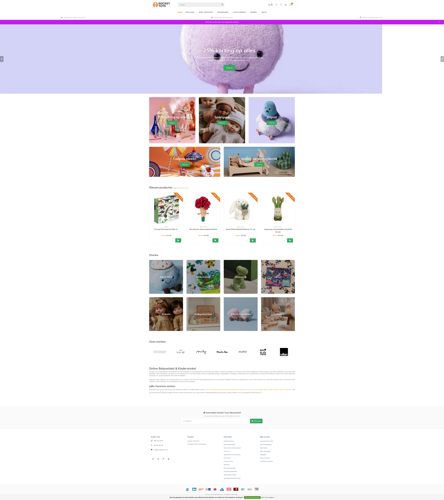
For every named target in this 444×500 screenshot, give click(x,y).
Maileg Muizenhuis (193, 298)
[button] (1, 59)
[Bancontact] (243, 489)
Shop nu (222, 68)
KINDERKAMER (222, 12)
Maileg (229, 389)
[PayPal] (250, 489)
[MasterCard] (236, 489)
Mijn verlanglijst (265, 451)
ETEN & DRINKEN (239, 12)
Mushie (266, 389)
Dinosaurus (227, 261)
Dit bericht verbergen (252, 497)
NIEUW (264, 12)
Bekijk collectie (181, 188)
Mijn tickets (264, 448)
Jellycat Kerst (153, 261)
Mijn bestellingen (266, 444)
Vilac (271, 389)
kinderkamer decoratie (170, 375)
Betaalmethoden (229, 444)
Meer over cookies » (267, 497)
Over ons (227, 451)
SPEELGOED (189, 12)
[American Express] (187, 489)
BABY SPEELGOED (206, 12)
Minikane (152, 298)
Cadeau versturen (193, 441)
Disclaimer (227, 458)
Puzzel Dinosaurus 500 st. (166, 229)
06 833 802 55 (158, 445)
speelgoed (254, 372)
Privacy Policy (228, 461)
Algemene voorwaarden (232, 454)
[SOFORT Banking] (201, 489)
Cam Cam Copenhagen (255, 389)
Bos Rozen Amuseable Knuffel (203, 229)
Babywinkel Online (230, 475)
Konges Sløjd (215, 389)
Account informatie (266, 441)
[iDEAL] (215, 489)
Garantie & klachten (230, 471)
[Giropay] (208, 489)
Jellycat (223, 389)
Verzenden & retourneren (232, 448)
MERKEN (253, 12)
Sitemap (227, 464)
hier (261, 392)
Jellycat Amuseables (231, 298)
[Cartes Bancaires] (194, 489)
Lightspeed (234, 494)
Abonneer (257, 421)
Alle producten (265, 458)
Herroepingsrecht (230, 468)
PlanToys (276, 389)
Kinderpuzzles (191, 261)
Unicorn (263, 261)
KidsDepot (288, 389)
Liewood (207, 389)
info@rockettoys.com (161, 450)
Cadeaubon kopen (266, 461)
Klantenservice (229, 441)
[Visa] (257, 489)
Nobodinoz (242, 389)
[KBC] (222, 489)
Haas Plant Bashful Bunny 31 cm (240, 229)
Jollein (282, 389)
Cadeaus (264, 298)
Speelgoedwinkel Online (232, 478)
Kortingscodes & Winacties (196, 444)
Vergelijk (263, 454)
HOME (179, 12)
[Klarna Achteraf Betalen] (229, 489)
